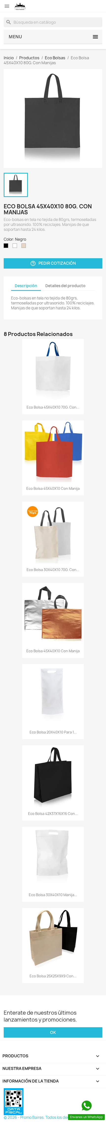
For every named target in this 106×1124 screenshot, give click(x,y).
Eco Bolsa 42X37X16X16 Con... (53, 813)
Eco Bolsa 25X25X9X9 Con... (53, 976)
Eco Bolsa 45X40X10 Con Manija (53, 488)
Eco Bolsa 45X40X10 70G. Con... (53, 407)
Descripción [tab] (26, 285)
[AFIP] (13, 1101)
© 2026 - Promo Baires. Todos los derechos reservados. (53, 1117)
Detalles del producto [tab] (65, 285)
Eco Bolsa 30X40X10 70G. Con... (53, 569)
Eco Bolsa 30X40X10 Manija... (53, 894)
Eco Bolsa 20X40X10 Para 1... (53, 732)
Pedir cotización (53, 263)
